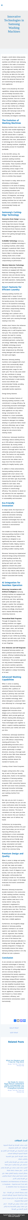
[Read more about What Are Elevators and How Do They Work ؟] (14, 1051)
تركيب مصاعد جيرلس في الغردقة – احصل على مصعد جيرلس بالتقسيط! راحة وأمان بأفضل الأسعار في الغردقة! (15, 1206)
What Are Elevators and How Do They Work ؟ (15, 1061)
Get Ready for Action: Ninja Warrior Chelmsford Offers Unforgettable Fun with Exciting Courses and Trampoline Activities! (14, 1085)
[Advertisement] (14, 1114)
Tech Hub (15, 1064)
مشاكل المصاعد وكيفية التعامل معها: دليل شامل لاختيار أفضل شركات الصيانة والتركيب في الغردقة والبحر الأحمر (14, 1176)
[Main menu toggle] (2, 5)
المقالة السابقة (14, 1028)
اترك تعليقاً (21, 1064)
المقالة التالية (14, 1032)
